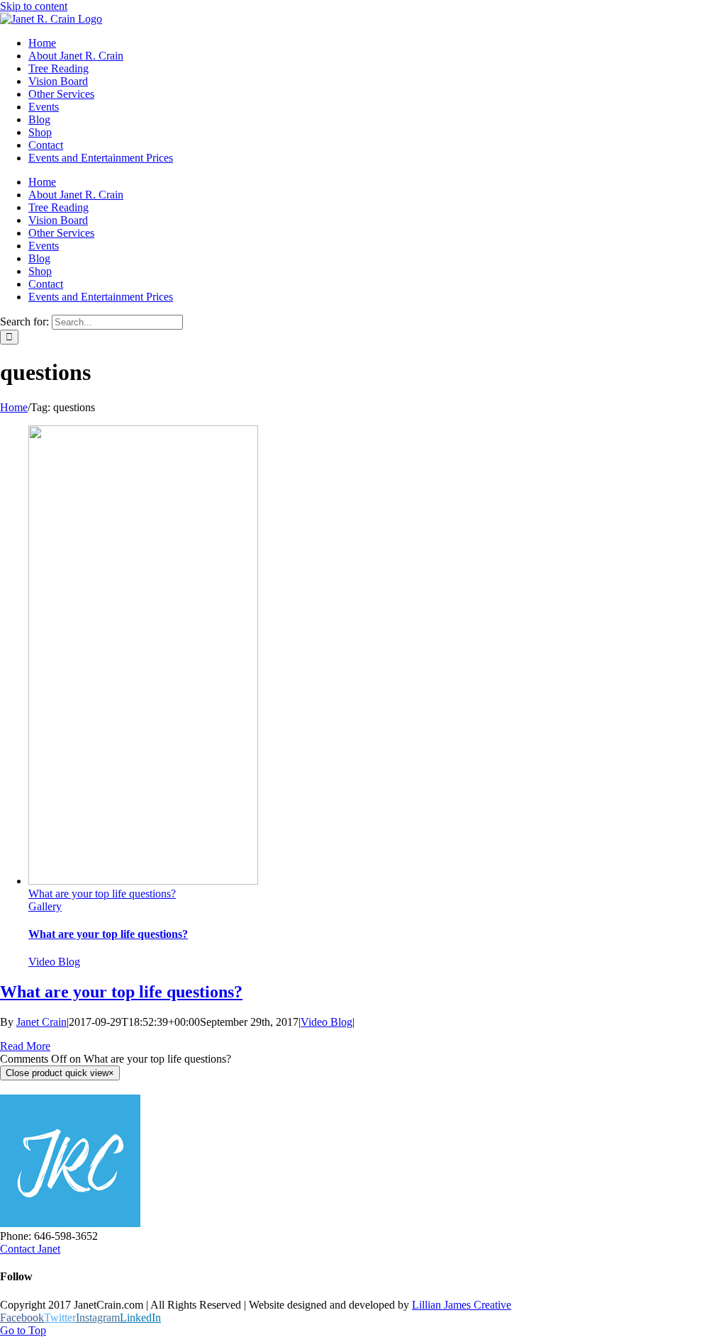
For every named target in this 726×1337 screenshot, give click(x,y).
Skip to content (33, 6)
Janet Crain (41, 1022)
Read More (25, 1046)
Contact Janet (30, 1249)
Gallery (45, 906)
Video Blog (54, 962)
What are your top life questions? (102, 894)
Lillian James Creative (461, 1305)
